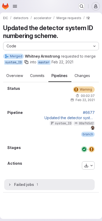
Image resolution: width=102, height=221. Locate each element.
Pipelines (59, 76)
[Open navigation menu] (15, 6)
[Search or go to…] (81, 6)
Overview (14, 76)
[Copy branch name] (26, 62)
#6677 (89, 112)
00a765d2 (86, 123)
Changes (82, 76)
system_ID (13, 62)
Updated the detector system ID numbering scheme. (69, 118)
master (43, 62)
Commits (37, 76)
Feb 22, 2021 (62, 62)
